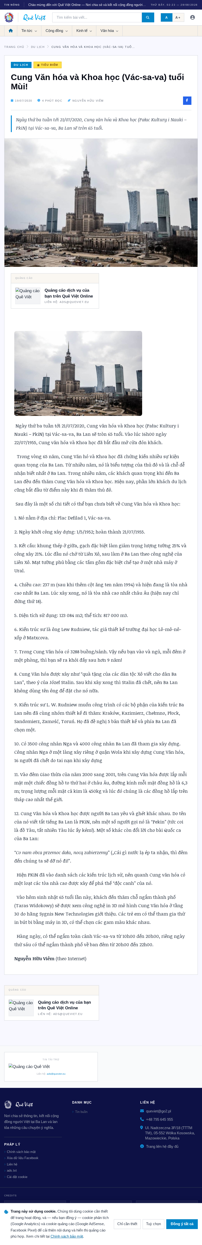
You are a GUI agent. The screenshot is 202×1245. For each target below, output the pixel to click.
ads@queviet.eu (56, 1073)
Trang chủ (14, 46)
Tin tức (27, 31)
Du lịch (38, 46)
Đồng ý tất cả (182, 1224)
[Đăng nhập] (192, 17)
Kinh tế (82, 31)
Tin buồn (81, 1112)
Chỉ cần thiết (127, 1224)
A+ (178, 17)
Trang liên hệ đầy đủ (162, 1147)
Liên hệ (12, 1164)
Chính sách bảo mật (21, 1152)
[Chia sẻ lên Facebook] (187, 100)
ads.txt (12, 1170)
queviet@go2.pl (158, 1111)
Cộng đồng (55, 31)
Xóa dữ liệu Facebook (22, 1158)
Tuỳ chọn (153, 1224)
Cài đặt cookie (17, 1177)
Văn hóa (108, 31)
